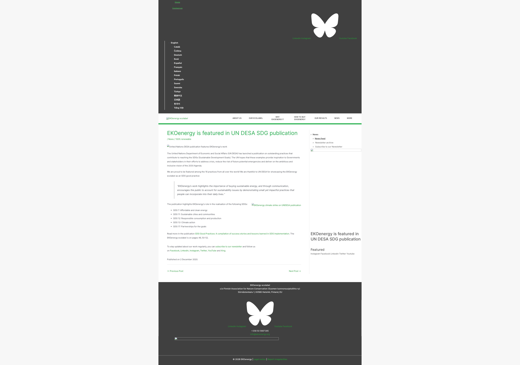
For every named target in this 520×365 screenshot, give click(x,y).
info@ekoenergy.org (260, 334)
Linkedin (185, 250)
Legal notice (260, 359)
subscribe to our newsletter (228, 246)
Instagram (194, 250)
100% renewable (183, 139)
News (171, 139)
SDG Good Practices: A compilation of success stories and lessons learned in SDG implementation (242, 233)
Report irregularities (277, 359)
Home (177, 2)
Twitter (203, 250)
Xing (223, 250)
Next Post (295, 271)
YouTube (212, 250)
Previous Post (175, 271)
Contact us (177, 8)
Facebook (174, 250)
